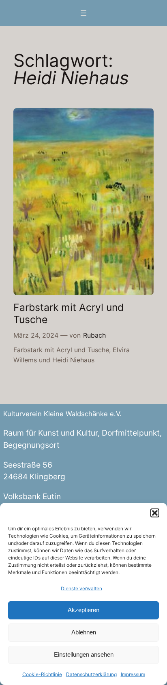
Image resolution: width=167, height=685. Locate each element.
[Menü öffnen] (83, 13)
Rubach (94, 335)
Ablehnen (83, 632)
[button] (155, 513)
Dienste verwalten (81, 588)
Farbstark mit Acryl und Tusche (68, 313)
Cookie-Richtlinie (42, 674)
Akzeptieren (83, 609)
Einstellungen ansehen (83, 654)
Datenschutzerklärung (91, 674)
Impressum (133, 674)
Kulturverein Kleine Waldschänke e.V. (62, 414)
